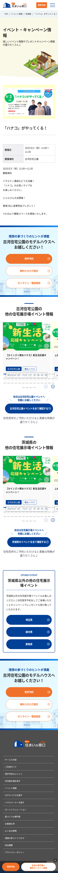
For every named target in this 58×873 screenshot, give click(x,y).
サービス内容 (11, 759)
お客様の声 (10, 823)
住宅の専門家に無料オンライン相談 (38, 866)
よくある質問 (11, 830)
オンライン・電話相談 (29, 283)
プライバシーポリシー (14, 852)
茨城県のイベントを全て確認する (29, 542)
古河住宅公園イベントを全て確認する (29, 408)
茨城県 (28, 13)
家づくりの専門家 (12, 816)
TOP (6, 13)
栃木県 (29, 632)
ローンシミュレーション (15, 809)
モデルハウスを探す (13, 795)
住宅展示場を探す (12, 781)
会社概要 (9, 845)
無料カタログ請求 (29, 271)
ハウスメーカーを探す (14, 802)
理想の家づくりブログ (14, 838)
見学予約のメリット (13, 774)
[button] (53, 386)
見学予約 (42, 5)
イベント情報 (17, 13)
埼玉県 (29, 620)
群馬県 (29, 644)
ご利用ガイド (11, 766)
